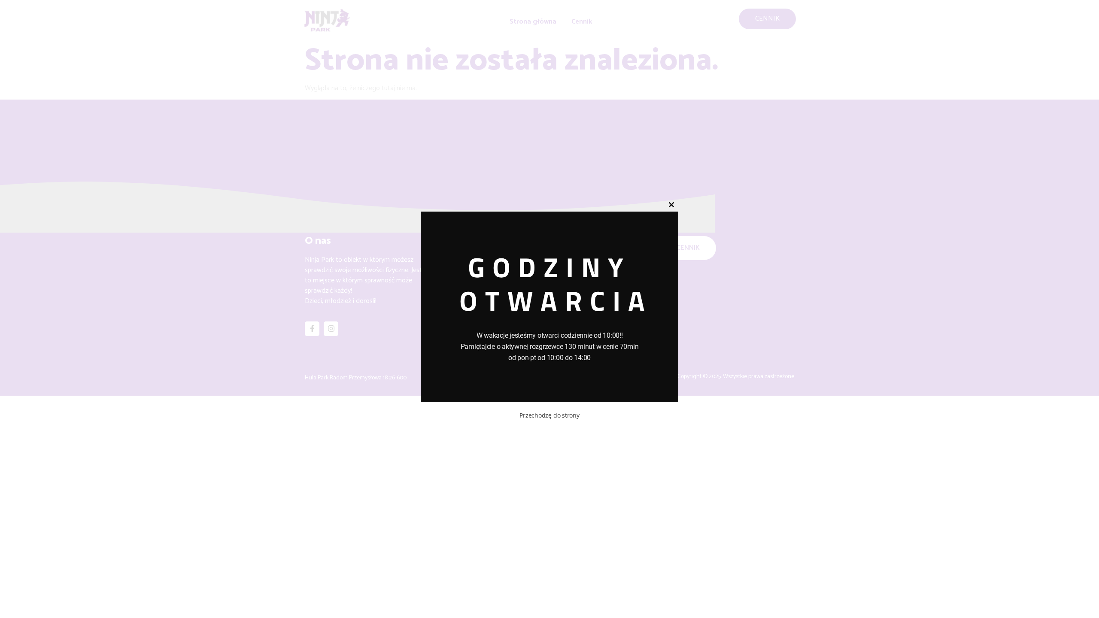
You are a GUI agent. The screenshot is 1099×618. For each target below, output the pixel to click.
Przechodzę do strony (549, 415)
